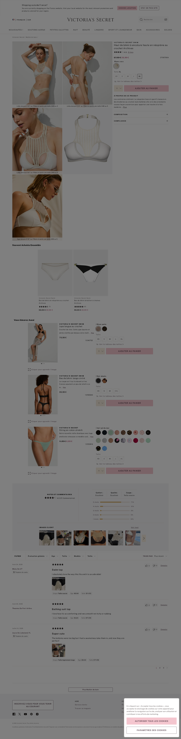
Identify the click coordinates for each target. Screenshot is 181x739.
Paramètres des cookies (151, 730)
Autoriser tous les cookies (151, 721)
